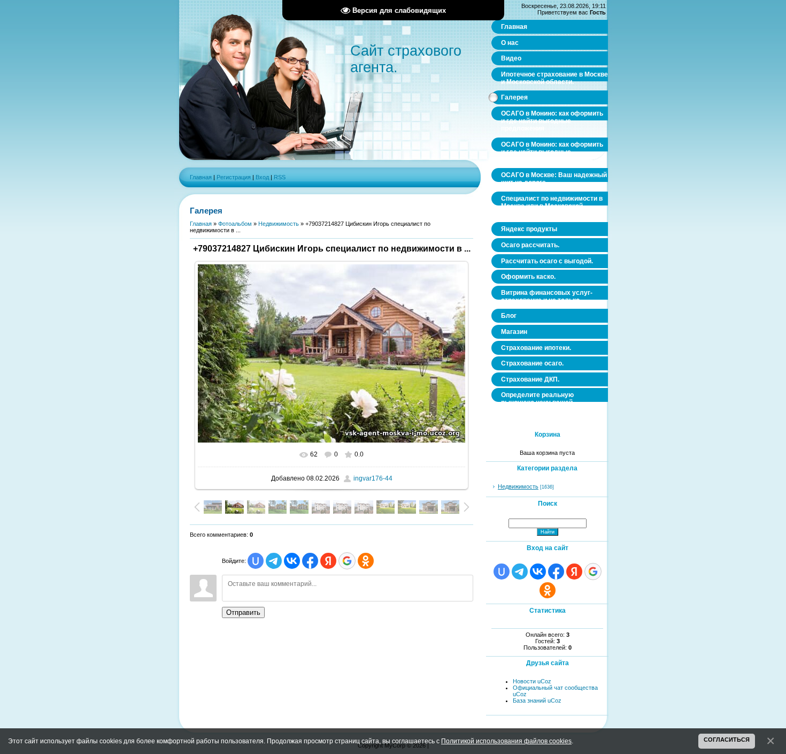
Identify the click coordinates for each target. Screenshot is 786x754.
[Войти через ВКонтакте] (292, 561)
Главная (201, 177)
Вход (262, 177)
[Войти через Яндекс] (328, 561)
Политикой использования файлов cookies (506, 740)
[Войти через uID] (256, 561)
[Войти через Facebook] (310, 561)
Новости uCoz (532, 681)
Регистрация (234, 177)
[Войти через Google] (347, 560)
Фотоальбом (235, 223)
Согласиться (727, 739)
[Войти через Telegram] (274, 561)
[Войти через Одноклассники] (366, 561)
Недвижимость (278, 223)
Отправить (243, 612)
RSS (280, 177)
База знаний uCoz (537, 700)
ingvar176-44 (372, 478)
